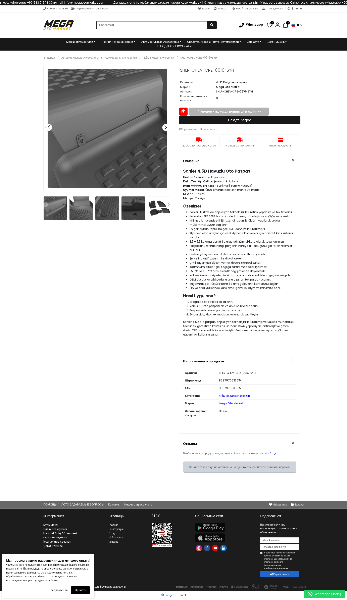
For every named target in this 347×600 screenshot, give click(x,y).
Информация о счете (138, 504)
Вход (272, 453)
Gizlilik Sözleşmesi (55, 529)
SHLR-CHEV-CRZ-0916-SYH (198, 57)
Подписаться (281, 574)
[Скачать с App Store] (225, 537)
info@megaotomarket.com (91, 8)
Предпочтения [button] (58, 590)
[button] (297, 25)
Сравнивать (189, 129)
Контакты (223, 8)
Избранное (280, 504)
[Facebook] (294, 9)
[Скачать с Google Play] (225, 527)
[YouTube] (298, 9)
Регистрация (115, 529)
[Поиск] (212, 25)
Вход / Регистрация (247, 8)
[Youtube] (216, 547)
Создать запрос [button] (239, 120)
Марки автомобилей (79, 42)
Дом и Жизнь (276, 42)
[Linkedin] (224, 547)
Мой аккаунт (115, 537)
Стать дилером (274, 8)
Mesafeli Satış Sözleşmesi (60, 533)
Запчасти (253, 42)
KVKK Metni (50, 525)
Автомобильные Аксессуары (160, 42)
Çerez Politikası (53, 546)
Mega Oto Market (228, 87)
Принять (80, 590)
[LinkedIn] (302, 9)
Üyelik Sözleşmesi (55, 537)
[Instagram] (290, 9)
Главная (49, 57)
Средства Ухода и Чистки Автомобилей (213, 42)
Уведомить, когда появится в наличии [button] (230, 111)
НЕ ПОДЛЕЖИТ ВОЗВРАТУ (173, 46)
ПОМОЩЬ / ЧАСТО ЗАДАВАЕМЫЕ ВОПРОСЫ (74, 504)
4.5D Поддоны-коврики (158, 57)
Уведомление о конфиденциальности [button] (276, 566)
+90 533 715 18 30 (57, 8)
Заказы (206, 8)
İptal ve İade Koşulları (57, 542)
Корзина (113, 542)
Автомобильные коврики (121, 57)
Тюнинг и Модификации (117, 42)
